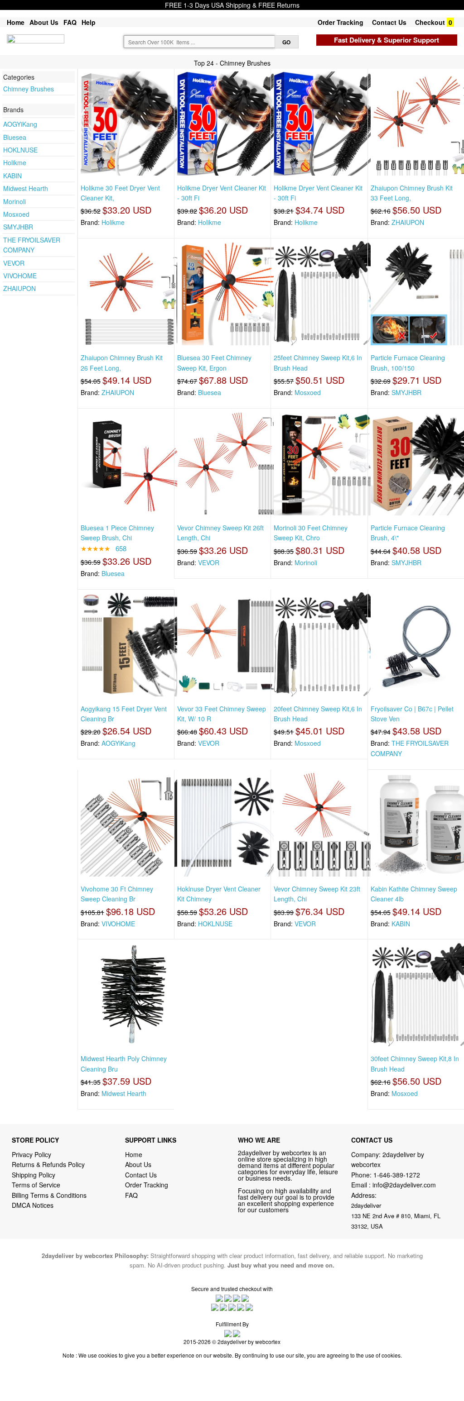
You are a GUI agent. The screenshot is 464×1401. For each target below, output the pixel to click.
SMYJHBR (18, 226)
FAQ (70, 22)
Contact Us (389, 22)
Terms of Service (36, 1184)
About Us (43, 22)
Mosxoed (16, 214)
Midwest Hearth (25, 188)
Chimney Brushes (28, 88)
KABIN (12, 175)
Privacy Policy (31, 1154)
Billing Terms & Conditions (49, 1195)
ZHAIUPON (19, 288)
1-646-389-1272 (396, 1174)
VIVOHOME (20, 275)
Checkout (430, 22)
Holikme (14, 162)
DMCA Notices (32, 1205)
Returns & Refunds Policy (48, 1164)
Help (89, 22)
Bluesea (14, 137)
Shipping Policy (34, 1174)
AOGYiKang (20, 124)
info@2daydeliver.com (404, 1184)
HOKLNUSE (20, 149)
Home (15, 22)
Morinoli (14, 201)
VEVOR (13, 262)
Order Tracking (340, 22)
